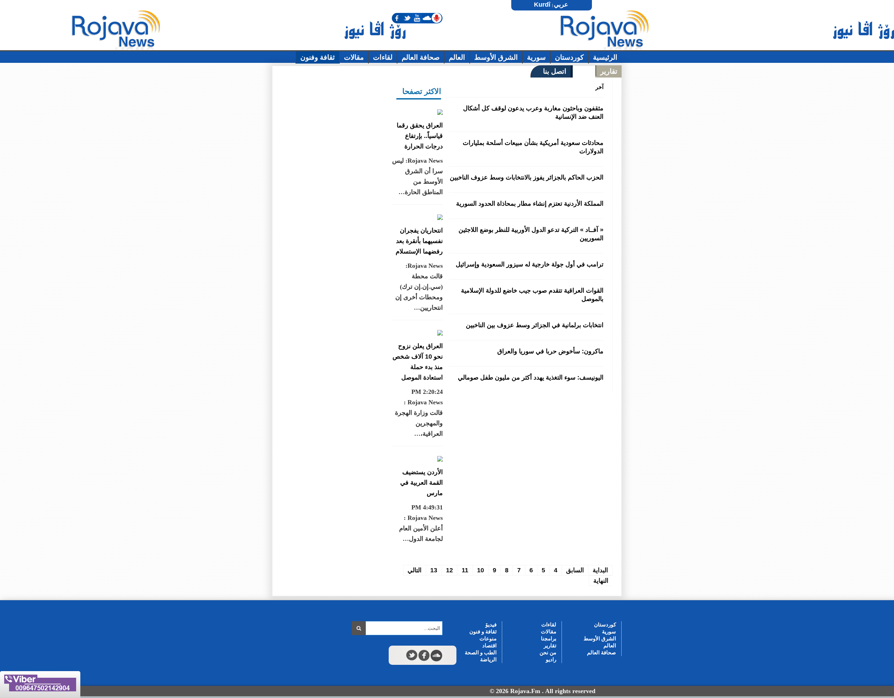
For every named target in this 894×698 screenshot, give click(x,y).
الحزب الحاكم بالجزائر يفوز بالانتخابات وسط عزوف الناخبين (526, 177)
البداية (600, 570)
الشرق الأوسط (600, 638)
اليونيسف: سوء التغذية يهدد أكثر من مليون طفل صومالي (530, 377)
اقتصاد (489, 645)
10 (480, 570)
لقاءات (548, 624)
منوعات (488, 638)
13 (433, 570)
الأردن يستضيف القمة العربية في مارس (421, 483)
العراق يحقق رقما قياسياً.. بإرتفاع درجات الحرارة (420, 136)
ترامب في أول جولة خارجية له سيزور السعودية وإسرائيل (529, 264)
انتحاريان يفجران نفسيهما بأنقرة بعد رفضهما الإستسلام (419, 241)
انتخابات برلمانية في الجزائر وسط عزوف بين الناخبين (534, 325)
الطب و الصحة (481, 652)
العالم (609, 645)
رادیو (551, 659)
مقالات (548, 631)
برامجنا (548, 638)
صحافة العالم (601, 652)
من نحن (548, 652)
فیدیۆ (491, 624)
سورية (609, 631)
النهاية (600, 580)
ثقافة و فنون (483, 631)
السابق (575, 570)
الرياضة (488, 659)
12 (449, 570)
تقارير (550, 645)
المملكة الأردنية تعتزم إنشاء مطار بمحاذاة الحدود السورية (529, 203)
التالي (415, 570)
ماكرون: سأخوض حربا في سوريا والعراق (550, 351)
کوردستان (605, 624)
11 (465, 570)
